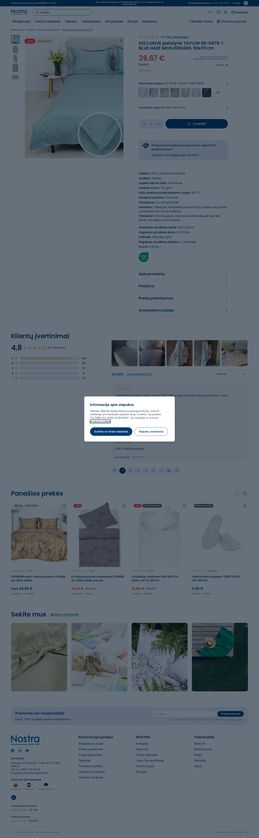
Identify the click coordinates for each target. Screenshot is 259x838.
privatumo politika (100, 421)
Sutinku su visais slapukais (111, 431)
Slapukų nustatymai (151, 431)
